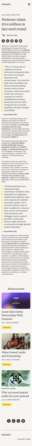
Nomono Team (12, 35)
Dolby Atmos (19, 135)
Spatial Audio (12, 244)
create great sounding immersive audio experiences (15, 127)
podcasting (25, 244)
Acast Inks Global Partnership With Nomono (12, 315)
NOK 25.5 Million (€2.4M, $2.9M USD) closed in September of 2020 (13, 145)
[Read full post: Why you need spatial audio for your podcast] (16, 378)
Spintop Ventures (17, 149)
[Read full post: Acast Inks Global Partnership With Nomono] (16, 301)
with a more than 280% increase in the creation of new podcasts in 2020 (15, 176)
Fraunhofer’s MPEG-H (10, 137)
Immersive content (9, 388)
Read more (6, 327)
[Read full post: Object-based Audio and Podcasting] (16, 341)
